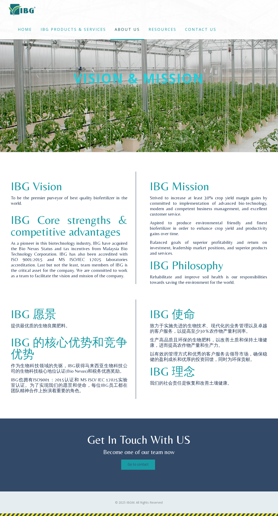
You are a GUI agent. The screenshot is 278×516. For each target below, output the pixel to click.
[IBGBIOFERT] (22, 10)
